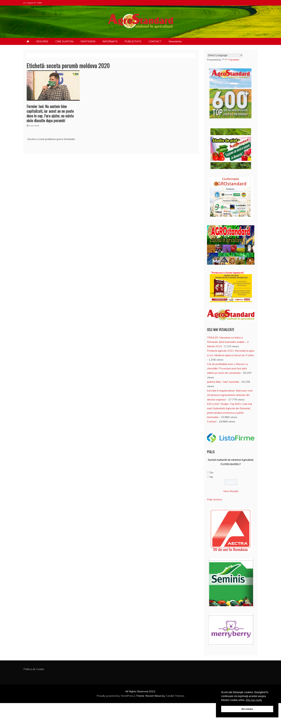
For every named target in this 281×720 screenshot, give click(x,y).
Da (211, 472)
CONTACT (155, 41)
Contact (211, 421)
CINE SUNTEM (64, 41)
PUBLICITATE (133, 41)
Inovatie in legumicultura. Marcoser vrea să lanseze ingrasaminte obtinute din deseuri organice (230, 395)
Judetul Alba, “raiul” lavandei (223, 381)
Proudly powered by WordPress (115, 695)
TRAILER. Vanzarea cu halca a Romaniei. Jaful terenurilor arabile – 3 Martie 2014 (228, 342)
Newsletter (175, 41)
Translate (233, 59)
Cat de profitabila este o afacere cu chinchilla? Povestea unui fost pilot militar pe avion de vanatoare (227, 368)
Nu (211, 476)
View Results (230, 491)
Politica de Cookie (33, 669)
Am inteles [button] (247, 709)
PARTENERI (87, 41)
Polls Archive (214, 499)
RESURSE (42, 41)
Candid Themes (175, 695)
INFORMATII (109, 41)
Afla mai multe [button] (254, 700)
